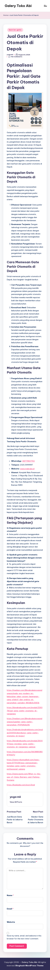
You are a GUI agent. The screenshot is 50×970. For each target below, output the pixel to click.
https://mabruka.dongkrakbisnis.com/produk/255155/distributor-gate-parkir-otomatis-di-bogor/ (25, 732)
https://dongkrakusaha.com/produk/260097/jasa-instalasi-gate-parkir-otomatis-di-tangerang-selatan (25, 744)
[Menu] (45, 6)
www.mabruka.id (27, 469)
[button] (16, 802)
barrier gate (15, 30)
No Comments (16, 57)
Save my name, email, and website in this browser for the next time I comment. (24, 937)
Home (5, 15)
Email (10, 908)
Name (10, 895)
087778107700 (28, 461)
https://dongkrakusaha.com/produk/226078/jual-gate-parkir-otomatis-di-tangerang (24, 710)
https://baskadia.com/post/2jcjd (21, 785)
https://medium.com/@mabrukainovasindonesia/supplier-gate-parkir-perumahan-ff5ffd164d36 (24, 721)
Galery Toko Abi (18, 6)
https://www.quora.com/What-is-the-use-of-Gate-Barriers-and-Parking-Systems (24, 777)
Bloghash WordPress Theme (29, 965)
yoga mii (15, 796)
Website (11, 922)
